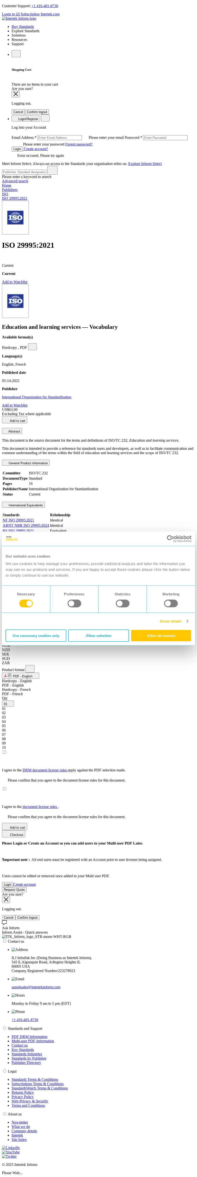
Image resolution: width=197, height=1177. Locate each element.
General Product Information (28, 463)
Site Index (19, 1140)
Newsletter (20, 1122)
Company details (24, 1131)
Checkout (16, 835)
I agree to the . (30, 807)
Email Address (68, 137)
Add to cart (17, 421)
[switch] (74, 603)
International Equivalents (25, 505)
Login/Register (27, 119)
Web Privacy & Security (30, 1101)
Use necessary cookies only (36, 636)
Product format (13, 670)
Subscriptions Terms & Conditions (38, 1084)
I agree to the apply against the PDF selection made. (64, 770)
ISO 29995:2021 (14, 198)
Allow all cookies (161, 636)
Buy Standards (23, 27)
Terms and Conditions (28, 1105)
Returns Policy (23, 1092)
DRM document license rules (45, 770)
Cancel (18, 112)
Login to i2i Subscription (21, 14)
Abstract (14, 431)
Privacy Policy (23, 1097)
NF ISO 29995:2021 (18, 520)
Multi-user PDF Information (33, 1041)
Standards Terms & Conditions (35, 1079)
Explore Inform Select (145, 164)
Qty (5, 698)
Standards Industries (27, 1054)
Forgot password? (78, 144)
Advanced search (15, 181)
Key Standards (23, 1050)
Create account (24, 884)
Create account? (35, 149)
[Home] (19, 18)
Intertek (17, 1135)
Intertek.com (50, 14)
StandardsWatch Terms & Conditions (40, 1088)
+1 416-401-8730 (44, 6)
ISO (5, 194)
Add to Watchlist (14, 282)
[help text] (32, 346)
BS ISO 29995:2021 (18, 531)
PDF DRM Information (29, 1037)
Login (17, 149)
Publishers (10, 190)
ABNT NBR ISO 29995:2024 (26, 525)
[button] (20, 676)
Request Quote (14, 889)
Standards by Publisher (29, 1058)
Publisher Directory (26, 1063)
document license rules (40, 807)
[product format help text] (30, 669)
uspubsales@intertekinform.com (36, 987)
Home (6, 185)
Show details (171, 621)
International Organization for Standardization (36, 397)
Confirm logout (37, 112)
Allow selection (98, 636)
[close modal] (16, 94)
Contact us (20, 1045)
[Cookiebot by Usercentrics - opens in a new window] (170, 538)
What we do (21, 1127)
